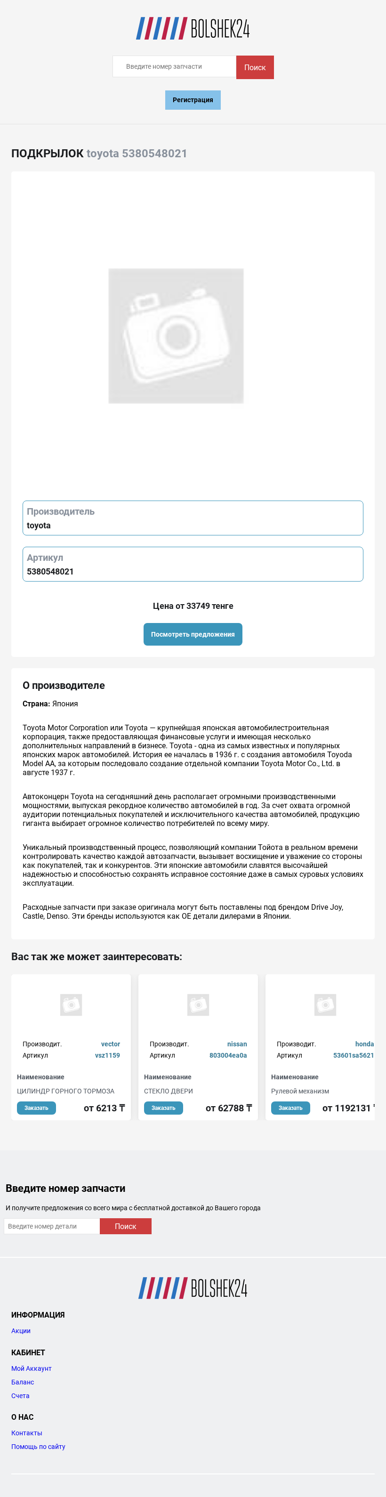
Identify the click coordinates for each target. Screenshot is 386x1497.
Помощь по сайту (38, 1446)
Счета (20, 1396)
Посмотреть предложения (193, 634)
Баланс (22, 1382)
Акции (21, 1331)
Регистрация (193, 100)
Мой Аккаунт (31, 1368)
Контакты (26, 1433)
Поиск (255, 67)
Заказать (36, 1108)
